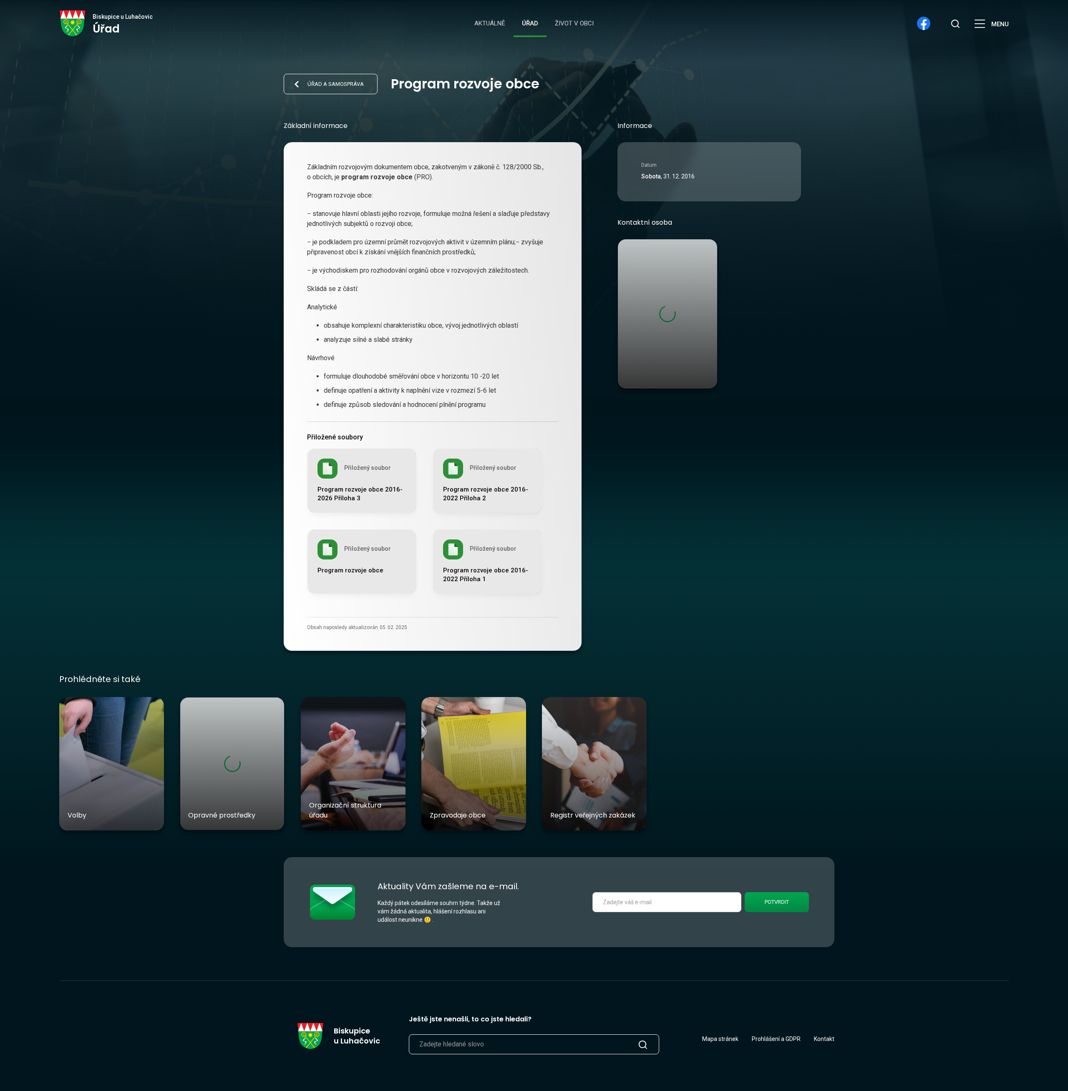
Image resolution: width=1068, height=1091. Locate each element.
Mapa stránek (720, 1039)
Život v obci (574, 23)
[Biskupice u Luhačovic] (72, 23)
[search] (955, 23)
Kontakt (824, 1039)
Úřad (530, 23)
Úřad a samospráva (335, 84)
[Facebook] (923, 23)
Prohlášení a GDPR (776, 1039)
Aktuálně (489, 23)
